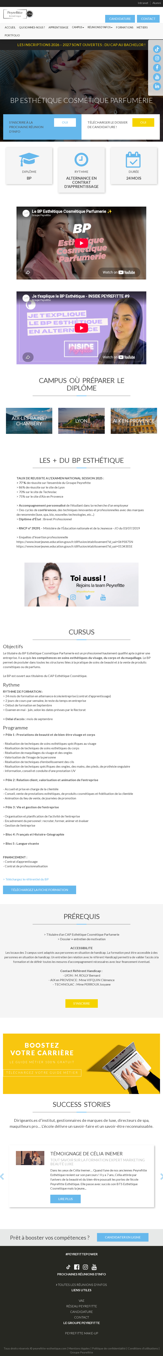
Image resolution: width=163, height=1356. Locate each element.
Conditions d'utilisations (143, 1348)
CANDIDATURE (120, 18)
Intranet (143, 3)
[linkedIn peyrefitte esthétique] (157, 86)
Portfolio (12, 35)
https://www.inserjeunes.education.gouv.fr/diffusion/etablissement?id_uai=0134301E (74, 546)
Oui (65, 122)
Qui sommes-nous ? (32, 27)
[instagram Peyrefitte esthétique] (85, 1266)
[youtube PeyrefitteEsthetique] (103, 597)
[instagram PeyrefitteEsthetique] (73, 597)
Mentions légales (79, 1348)
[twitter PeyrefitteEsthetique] (88, 597)
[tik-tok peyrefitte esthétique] (157, 48)
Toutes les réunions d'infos (82, 1284)
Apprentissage (59, 27)
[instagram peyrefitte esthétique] (157, 58)
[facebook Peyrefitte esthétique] (76, 1266)
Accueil (10, 27)
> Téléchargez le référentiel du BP (26, 879)
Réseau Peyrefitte (81, 1306)
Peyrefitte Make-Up (81, 1333)
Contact (81, 1317)
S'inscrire (81, 1003)
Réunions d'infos (99, 27)
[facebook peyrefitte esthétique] (157, 67)
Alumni (156, 3)
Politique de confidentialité (109, 1348)
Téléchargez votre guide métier (42, 1072)
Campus (77, 27)
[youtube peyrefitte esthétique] (157, 76)
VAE (81, 1300)
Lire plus (65, 1199)
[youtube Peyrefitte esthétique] (94, 1266)
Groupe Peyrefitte (81, 1352)
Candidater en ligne (123, 1237)
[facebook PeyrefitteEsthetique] (59, 597)
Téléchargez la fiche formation (39, 890)
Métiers (142, 27)
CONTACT (148, 18)
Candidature (81, 1311)
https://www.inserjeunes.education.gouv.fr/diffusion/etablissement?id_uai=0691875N (74, 542)
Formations (124, 27)
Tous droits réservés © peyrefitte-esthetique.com (35, 1348)
